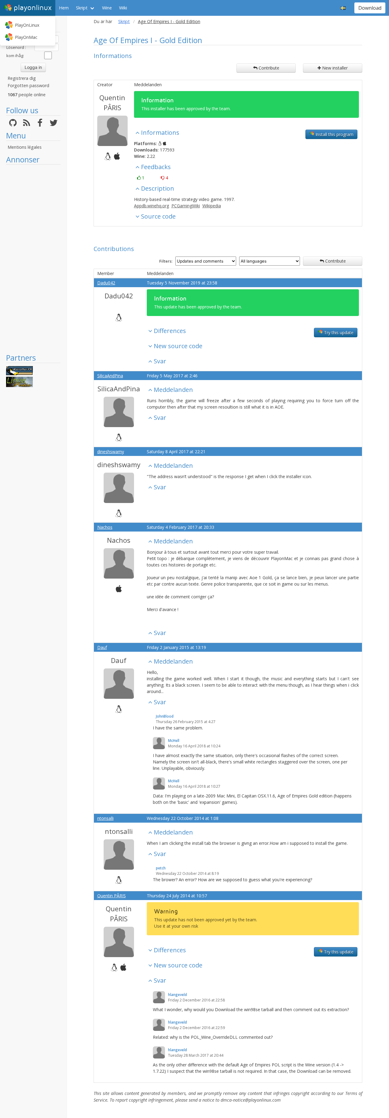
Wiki (123, 8)
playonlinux (33, 8)
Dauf (102, 647)
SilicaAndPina (110, 376)
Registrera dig (22, 78)
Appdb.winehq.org (151, 206)
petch (161, 868)
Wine (107, 8)
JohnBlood (165, 716)
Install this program (333, 134)
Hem (64, 8)
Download (369, 8)
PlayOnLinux (27, 25)
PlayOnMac (26, 37)
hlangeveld (177, 994)
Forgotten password (28, 85)
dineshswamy (110, 451)
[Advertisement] (33, 259)
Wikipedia (211, 206)
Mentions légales (25, 147)
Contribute (268, 68)
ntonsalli (105, 818)
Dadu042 (106, 283)
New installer (334, 68)
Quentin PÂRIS (112, 102)
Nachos (104, 527)
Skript (82, 8)
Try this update (338, 332)
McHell (173, 740)
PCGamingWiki (185, 206)
